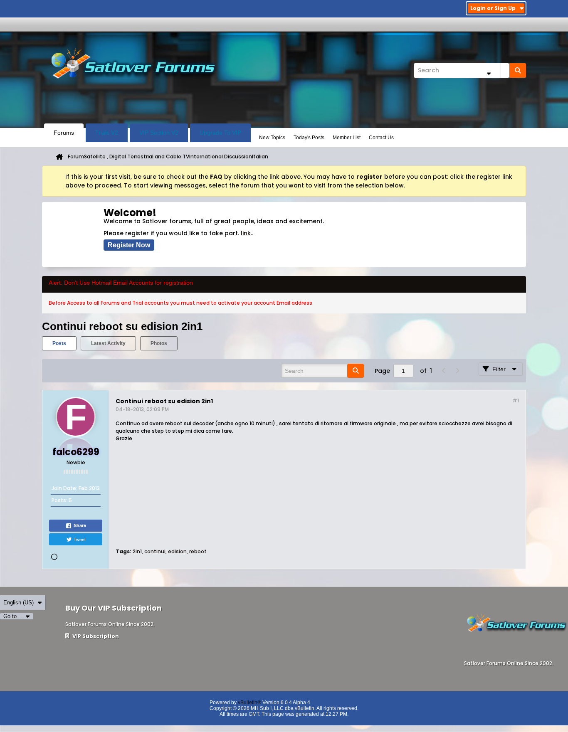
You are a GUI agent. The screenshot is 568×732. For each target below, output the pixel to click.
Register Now (129, 245)
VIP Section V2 (158, 132)
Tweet (80, 539)
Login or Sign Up (493, 8)
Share (80, 525)
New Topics (272, 137)
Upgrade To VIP (220, 132)
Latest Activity (108, 343)
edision (177, 551)
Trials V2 (106, 132)
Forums (64, 132)
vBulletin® (249, 702)
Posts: (59, 500)
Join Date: (64, 488)
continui (154, 551)
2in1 (137, 551)
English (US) (18, 602)
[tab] (59, 343)
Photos (159, 343)
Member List (347, 137)
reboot (198, 551)
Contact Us (381, 137)
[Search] (517, 70)
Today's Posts (309, 137)
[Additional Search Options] (488, 73)
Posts (59, 343)
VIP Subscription (95, 636)
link (246, 233)
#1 (515, 400)
